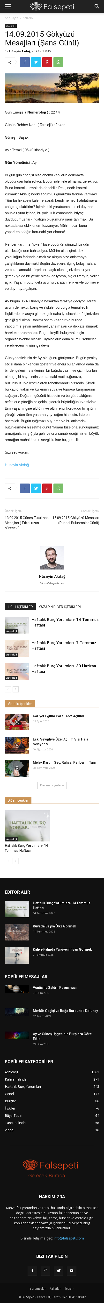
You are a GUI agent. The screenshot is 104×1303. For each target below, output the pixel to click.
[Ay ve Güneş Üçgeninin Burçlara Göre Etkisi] (17, 1035)
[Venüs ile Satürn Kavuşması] (17, 989)
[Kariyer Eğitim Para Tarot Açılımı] (17, 722)
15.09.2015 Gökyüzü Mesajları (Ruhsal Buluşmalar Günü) (75, 520)
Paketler (55, 1289)
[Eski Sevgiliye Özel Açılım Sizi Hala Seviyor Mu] (17, 745)
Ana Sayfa (11, 18)
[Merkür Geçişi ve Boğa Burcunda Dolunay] (17, 1012)
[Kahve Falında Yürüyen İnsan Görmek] (17, 955)
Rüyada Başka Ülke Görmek (54, 926)
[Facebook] (32, 1271)
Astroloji (28, 18)
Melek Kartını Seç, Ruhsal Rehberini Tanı (64, 762)
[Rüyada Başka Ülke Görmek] (17, 932)
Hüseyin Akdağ (19, 51)
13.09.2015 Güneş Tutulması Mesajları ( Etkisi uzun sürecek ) (27, 523)
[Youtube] (71, 1271)
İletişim (69, 1289)
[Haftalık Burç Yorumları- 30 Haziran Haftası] (17, 671)
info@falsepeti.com (69, 1238)
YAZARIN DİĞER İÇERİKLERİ (60, 607)
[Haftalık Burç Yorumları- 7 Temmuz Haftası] (17, 648)
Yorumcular (38, 1289)
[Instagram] (45, 1271)
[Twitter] (58, 1271)
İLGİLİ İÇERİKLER (20, 607)
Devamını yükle (50, 785)
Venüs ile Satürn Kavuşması (55, 988)
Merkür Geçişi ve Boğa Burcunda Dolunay (65, 1011)
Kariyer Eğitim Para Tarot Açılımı (58, 716)
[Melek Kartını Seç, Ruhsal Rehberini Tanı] (17, 768)
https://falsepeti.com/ (52, 583)
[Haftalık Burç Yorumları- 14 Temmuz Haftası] (17, 625)
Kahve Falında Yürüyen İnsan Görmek (62, 949)
